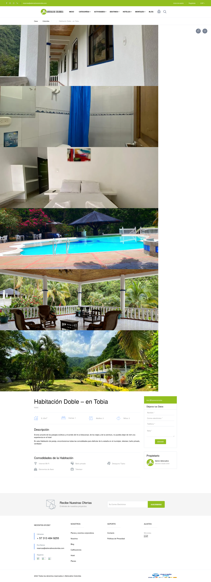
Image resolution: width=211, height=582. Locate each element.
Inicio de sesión (178, 3)
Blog (151, 12)
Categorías (84, 12)
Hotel (73, 555)
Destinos (114, 12)
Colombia (46, 21)
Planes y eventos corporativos (82, 533)
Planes (73, 561)
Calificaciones (76, 550)
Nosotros (74, 538)
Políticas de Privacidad (116, 538)
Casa (36, 21)
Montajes (139, 12)
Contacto (110, 533)
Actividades (99, 12)
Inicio (71, 12)
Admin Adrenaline (162, 461)
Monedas (147, 533)
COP (202, 3)
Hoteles (126, 12)
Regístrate (192, 3)
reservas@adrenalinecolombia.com (35, 3)
